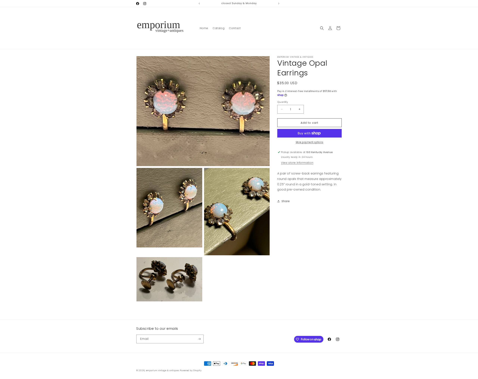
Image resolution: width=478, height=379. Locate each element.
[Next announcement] (279, 3)
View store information (297, 163)
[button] (322, 28)
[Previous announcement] (199, 3)
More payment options (309, 142)
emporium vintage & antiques (162, 370)
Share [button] (286, 201)
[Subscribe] (199, 339)
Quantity (282, 102)
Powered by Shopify (191, 370)
